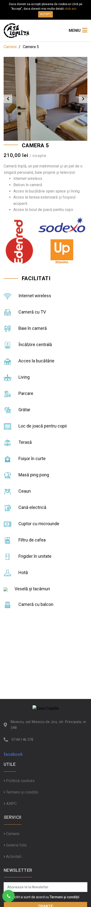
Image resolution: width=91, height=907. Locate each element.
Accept (45, 14)
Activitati (14, 856)
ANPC (11, 803)
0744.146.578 (22, 739)
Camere (10, 46)
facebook (13, 754)
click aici (70, 8)
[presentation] (8, 99)
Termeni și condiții (22, 792)
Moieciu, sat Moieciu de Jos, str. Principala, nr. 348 (49, 725)
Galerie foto (16, 845)
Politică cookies (20, 780)
